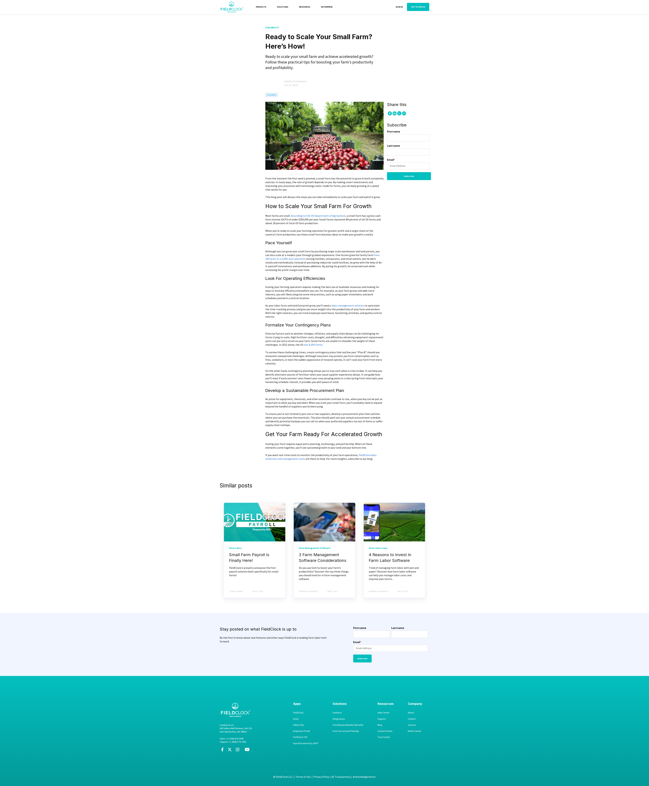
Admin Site (298, 725)
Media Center (414, 731)
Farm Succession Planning (346, 731)
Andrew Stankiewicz (295, 81)
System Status (385, 731)
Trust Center (384, 737)
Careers (412, 725)
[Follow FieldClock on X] (229, 751)
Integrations (339, 718)
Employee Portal (301, 731)
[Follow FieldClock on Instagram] (237, 751)
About (411, 712)
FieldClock (298, 712)
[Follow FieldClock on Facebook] (222, 751)
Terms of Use (303, 776)
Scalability (271, 95)
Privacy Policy (321, 776)
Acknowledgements (364, 776)
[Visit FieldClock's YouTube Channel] (247, 751)
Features (337, 712)
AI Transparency (341, 776)
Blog (380, 725)
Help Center (384, 712)
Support (382, 718)
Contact (412, 718)
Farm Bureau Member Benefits (348, 725)
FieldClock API (300, 737)
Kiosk (296, 718)
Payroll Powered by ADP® (305, 743)
